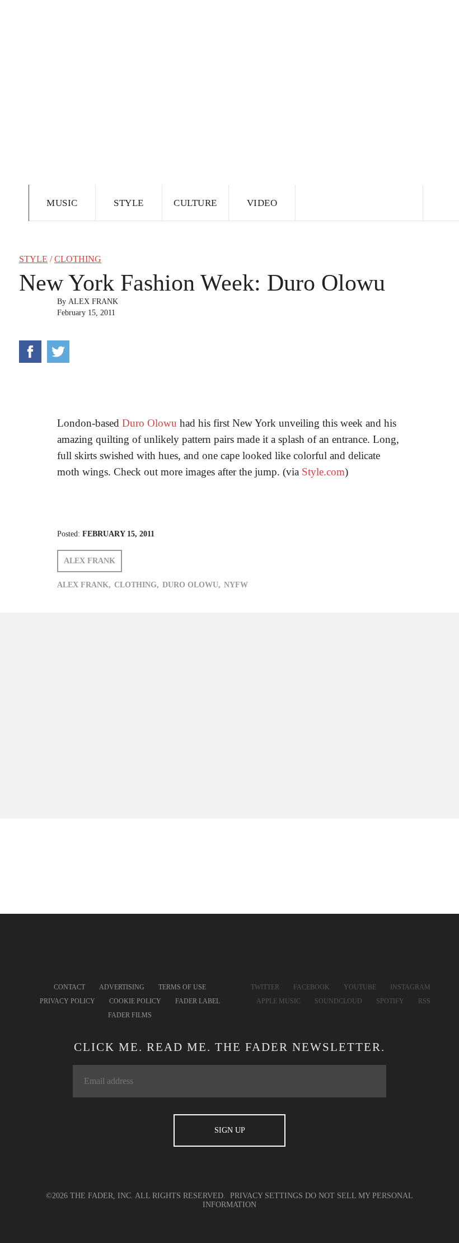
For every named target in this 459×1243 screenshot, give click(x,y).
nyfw (236, 585)
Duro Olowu (149, 423)
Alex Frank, (84, 585)
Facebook (311, 987)
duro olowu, (191, 585)
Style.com (323, 472)
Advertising (121, 987)
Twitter (265, 987)
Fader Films (130, 1015)
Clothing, (136, 585)
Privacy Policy (67, 1001)
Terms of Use (182, 987)
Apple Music (278, 1001)
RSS (424, 1001)
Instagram (410, 987)
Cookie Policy (135, 1001)
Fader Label (197, 1001)
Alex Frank (93, 301)
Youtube (360, 987)
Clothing (77, 259)
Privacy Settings (266, 1195)
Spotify (390, 1001)
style (33, 259)
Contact (69, 987)
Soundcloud (338, 1001)
